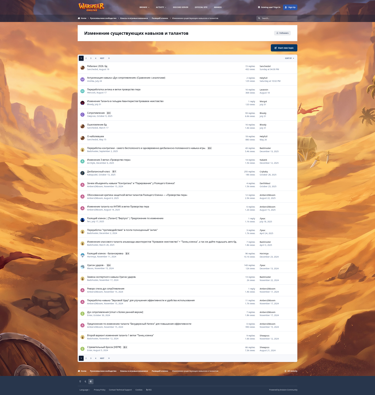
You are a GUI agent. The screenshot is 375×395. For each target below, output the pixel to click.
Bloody (90, 104)
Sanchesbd (92, 69)
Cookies (138, 390)
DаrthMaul (265, 183)
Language (84, 390)
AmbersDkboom (95, 186)
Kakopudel (92, 174)
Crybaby (264, 171)
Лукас (262, 218)
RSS (150, 390)
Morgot (263, 101)
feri (89, 221)
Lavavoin (264, 89)
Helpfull (263, 78)
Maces (90, 268)
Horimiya (91, 256)
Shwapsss (264, 335)
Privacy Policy (99, 390)
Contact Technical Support (120, 390)
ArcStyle (91, 163)
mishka (90, 81)
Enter (89, 315)
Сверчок (91, 116)
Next (102, 58)
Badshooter (92, 151)
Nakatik (263, 159)
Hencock (91, 92)
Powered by (283, 390)
